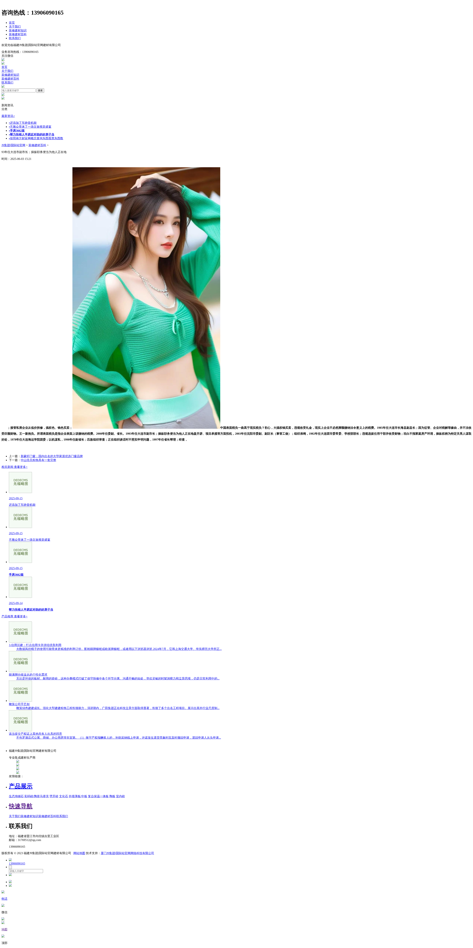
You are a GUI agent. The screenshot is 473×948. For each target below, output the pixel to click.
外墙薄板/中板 (78, 796)
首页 (12, 22)
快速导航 (21, 806)
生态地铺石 (16, 796)
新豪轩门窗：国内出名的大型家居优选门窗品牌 (52, 456)
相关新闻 (14, 466)
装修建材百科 (18, 34)
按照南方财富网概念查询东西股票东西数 (36, 138)
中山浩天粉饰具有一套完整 (38, 460)
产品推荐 (14, 616)
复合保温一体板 (98, 796)
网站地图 (79, 853)
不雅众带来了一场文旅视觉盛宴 (30, 126)
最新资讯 (8, 116)
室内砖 (120, 796)
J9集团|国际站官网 (13, 145)
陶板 (112, 796)
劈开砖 (54, 796)
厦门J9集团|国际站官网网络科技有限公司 (127, 853)
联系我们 (15, 38)
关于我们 (15, 26)
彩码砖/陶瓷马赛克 (36, 796)
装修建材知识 (18, 30)
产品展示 (21, 786)
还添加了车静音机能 (23, 122)
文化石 (63, 796)
